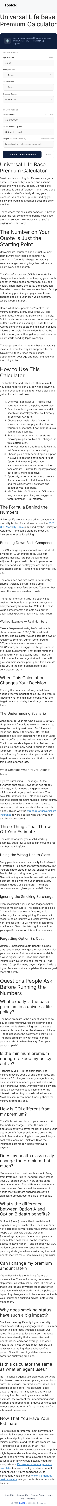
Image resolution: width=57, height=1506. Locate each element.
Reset (48, 154)
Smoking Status (10, 94)
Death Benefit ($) (28, 114)
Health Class (8, 82)
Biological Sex (9, 69)
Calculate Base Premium (22, 154)
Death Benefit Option (12, 126)
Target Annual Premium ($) (28, 139)
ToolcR (10, 5)
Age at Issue (28, 57)
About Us (9, 1495)
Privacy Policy (37, 1495)
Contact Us (22, 1495)
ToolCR (22, 1503)
